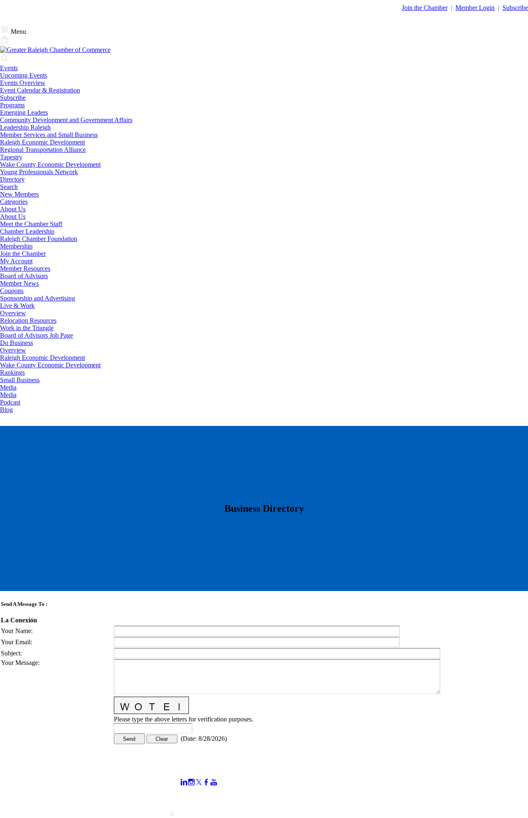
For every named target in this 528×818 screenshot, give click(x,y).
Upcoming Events (23, 75)
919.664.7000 (18, 776)
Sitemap (370, 796)
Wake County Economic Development (50, 164)
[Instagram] (191, 782)
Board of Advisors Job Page (36, 335)
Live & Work (17, 305)
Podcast (10, 402)
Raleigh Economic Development (42, 142)
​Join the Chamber (425, 7)
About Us (13, 209)
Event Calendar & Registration (40, 90)
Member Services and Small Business (49, 134)
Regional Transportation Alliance (43, 149)
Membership (16, 246)
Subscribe (515, 7)
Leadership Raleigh (25, 127)
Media (8, 387)
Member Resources (25, 268)
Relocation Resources (28, 320)
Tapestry (11, 157)
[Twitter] (199, 782)
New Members (19, 194)
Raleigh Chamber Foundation (38, 238)
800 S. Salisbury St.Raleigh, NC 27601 (26, 788)
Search (9, 186)
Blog (6, 409)
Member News (19, 283)
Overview (13, 313)
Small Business (20, 379)
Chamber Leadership (27, 231)
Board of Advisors (24, 275)
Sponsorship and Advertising (37, 298)
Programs (12, 105)
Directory (12, 179)
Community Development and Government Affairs (66, 119)
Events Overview (22, 82)
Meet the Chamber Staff (31, 223)
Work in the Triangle (27, 327)
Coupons (12, 290)
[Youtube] (213, 782)
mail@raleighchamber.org (33, 799)
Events (9, 67)
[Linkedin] (184, 782)
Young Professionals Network (39, 171)
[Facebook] (206, 782)
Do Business (16, 342)
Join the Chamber (23, 253)
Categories (14, 201)
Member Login (475, 7)
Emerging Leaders (24, 112)
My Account (16, 261)
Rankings (12, 372)
